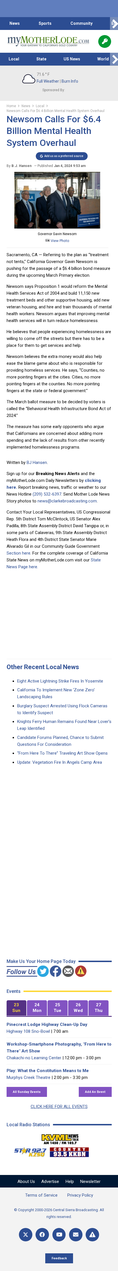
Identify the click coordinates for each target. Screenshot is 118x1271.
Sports (45, 23)
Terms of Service (41, 1195)
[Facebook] (42, 1234)
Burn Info (70, 81)
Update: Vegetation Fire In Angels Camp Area (59, 762)
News (14, 23)
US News (72, 59)
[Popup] (104, 41)
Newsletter (90, 1181)
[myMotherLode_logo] (48, 41)
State (41, 59)
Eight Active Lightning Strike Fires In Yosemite (60, 681)
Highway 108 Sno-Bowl (28, 1031)
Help (70, 1181)
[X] (25, 1234)
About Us (26, 1181)
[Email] (75, 1234)
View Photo (59, 241)
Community (81, 23)
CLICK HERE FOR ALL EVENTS (59, 1106)
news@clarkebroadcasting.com (67, 501)
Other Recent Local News (43, 667)
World (103, 59)
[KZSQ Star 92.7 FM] (28, 1150)
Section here (18, 553)
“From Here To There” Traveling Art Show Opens (62, 753)
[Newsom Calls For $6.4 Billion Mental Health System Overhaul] (57, 227)
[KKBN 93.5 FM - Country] (69, 1150)
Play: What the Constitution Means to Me (48, 1070)
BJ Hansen (37, 462)
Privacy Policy (80, 1195)
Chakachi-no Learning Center (34, 1057)
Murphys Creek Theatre (28, 1077)
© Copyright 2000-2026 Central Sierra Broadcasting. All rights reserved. (59, 1213)
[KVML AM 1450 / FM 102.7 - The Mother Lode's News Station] (60, 1137)
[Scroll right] (114, 23)
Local (14, 59)
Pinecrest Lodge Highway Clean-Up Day (47, 1024)
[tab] (17, 1008)
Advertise (50, 1181)
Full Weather (48, 81)
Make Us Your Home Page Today (41, 961)
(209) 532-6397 (47, 494)
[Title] (92, 1234)
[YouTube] (59, 1234)
